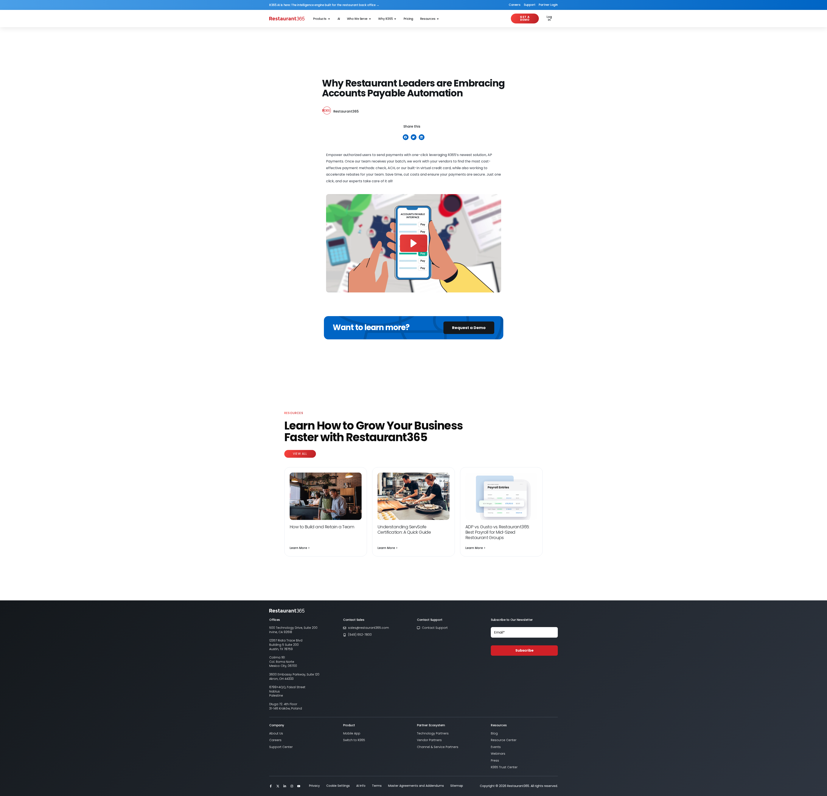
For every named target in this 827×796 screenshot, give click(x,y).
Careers (514, 5)
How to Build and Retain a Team (322, 527)
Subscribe (524, 650)
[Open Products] (329, 19)
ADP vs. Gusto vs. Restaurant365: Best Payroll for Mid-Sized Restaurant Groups (497, 532)
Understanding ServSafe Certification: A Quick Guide (405, 529)
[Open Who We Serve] (370, 19)
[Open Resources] (437, 19)
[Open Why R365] (395, 19)
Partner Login (548, 5)
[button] (406, 137)
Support (529, 5)
